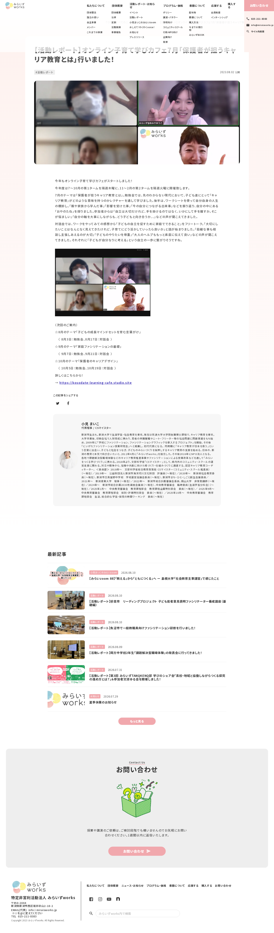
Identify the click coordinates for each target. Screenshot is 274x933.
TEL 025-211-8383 (24, 916)
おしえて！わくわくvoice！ (142, 27)
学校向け (167, 22)
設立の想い (92, 17)
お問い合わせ (259, 5)
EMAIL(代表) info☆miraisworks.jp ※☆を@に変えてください (34, 911)
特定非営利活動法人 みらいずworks (43, 897)
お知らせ (134, 32)
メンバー (91, 27)
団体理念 (91, 12)
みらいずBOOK (196, 35)
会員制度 (215, 12)
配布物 (192, 12)
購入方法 (193, 22)
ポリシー (167, 12)
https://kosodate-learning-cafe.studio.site (95, 382)
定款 (113, 22)
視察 (165, 42)
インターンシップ (219, 17)
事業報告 (116, 32)
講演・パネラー (170, 17)
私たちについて (96, 5)
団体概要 (116, 12)
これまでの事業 (95, 32)
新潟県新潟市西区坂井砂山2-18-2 (32, 905)
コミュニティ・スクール (173, 27)
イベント (134, 12)
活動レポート (136, 17)
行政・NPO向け (170, 32)
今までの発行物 (196, 28)
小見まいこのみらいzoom (143, 22)
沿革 (113, 17)
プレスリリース (137, 37)
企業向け (167, 37)
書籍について (196, 17)
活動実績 (116, 27)
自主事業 (91, 22)
